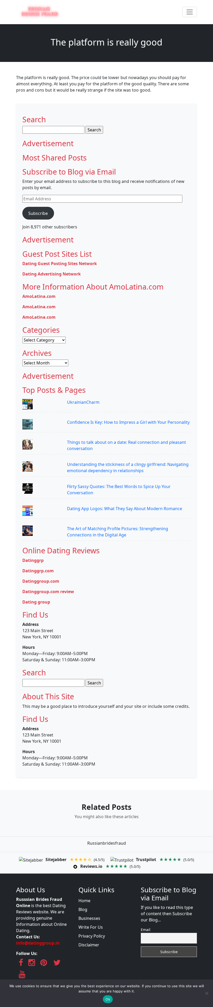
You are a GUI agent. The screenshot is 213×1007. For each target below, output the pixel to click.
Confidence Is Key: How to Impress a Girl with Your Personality (128, 422)
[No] (206, 993)
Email (145, 929)
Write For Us (90, 927)
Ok (107, 999)
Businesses (89, 918)
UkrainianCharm (83, 402)
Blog (82, 909)
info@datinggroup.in (38, 943)
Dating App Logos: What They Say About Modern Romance (124, 508)
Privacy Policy (91, 936)
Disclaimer (88, 945)
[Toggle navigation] (189, 12)
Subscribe (38, 213)
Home (84, 900)
